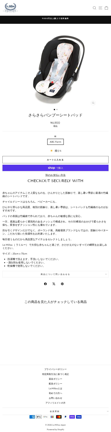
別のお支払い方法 (55, 175)
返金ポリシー (55, 378)
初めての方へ (55, 393)
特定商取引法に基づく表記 (55, 374)
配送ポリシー (55, 383)
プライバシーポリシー (55, 369)
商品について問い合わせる (55, 274)
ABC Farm (55, 141)
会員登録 (55, 411)
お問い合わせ (55, 398)
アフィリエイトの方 (56, 402)
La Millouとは (55, 388)
